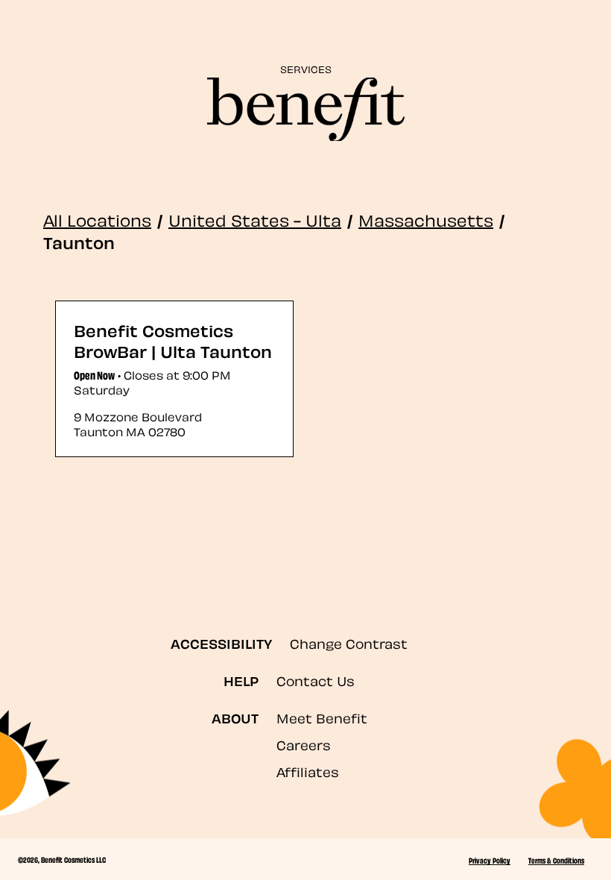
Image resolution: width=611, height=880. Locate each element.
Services (306, 68)
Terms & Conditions (556, 860)
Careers (303, 744)
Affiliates (307, 770)
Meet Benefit (321, 717)
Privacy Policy (489, 860)
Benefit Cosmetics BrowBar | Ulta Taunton (173, 340)
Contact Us (315, 679)
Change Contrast (349, 642)
